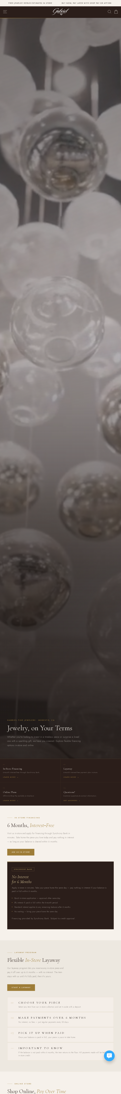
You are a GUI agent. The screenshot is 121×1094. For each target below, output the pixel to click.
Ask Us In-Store (21, 852)
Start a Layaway (21, 987)
